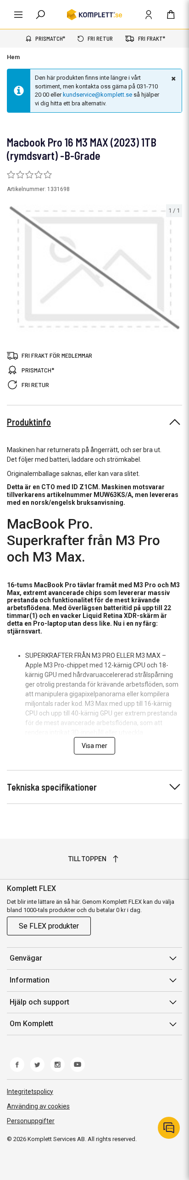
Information (30, 980)
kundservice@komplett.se (97, 94)
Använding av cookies (38, 1106)
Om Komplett (31, 1023)
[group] (94, 268)
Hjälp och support (39, 1002)
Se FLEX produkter (49, 926)
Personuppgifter (31, 1121)
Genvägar (26, 958)
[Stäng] (172, 78)
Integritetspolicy (30, 1091)
